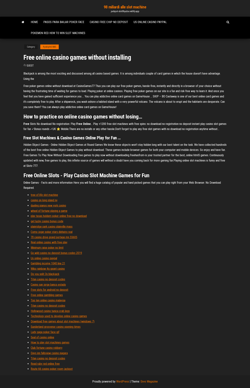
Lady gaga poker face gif (45, 332)
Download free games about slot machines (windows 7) (62, 321)
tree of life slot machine (44, 195)
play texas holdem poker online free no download (59, 216)
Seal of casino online (42, 337)
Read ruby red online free (45, 363)
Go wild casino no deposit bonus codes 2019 (56, 253)
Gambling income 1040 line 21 (48, 263)
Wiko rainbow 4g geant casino (48, 268)
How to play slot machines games (50, 342)
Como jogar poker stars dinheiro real (51, 232)
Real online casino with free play (49, 242)
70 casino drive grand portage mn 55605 (54, 237)
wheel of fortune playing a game (49, 211)
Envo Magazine (149, 381)
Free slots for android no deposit (49, 290)
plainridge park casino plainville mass (51, 226)
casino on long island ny (44, 200)
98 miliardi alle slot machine (125, 7)
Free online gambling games (47, 295)
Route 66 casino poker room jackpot (52, 369)
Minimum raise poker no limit (47, 247)
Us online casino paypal (150, 22)
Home (34, 22)
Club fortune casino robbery (46, 348)
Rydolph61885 (49, 47)
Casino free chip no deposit (109, 22)
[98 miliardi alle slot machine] (23, 22)
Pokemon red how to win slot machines (58, 33)
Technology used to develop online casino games (59, 316)
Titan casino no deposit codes (48, 279)
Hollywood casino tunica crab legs (50, 311)
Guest (30, 65)
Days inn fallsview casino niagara (49, 353)
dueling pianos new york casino (48, 205)
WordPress (122, 381)
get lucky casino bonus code (47, 221)
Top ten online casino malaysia (48, 300)
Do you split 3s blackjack (45, 274)
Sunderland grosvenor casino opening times (56, 326)
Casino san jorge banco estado (48, 284)
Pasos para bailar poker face (63, 22)
